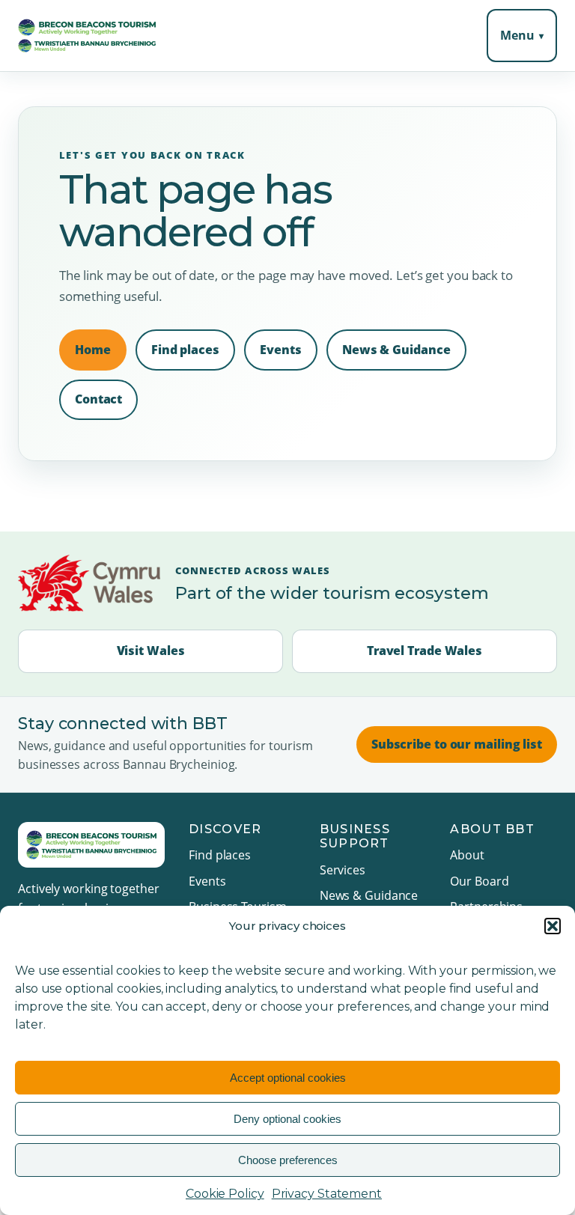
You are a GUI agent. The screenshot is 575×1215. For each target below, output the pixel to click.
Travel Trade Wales (424, 650)
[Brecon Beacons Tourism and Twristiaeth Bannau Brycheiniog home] (87, 35)
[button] (552, 926)
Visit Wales (151, 650)
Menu (517, 35)
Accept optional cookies (288, 1077)
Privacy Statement (327, 1194)
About (467, 855)
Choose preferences (288, 1160)
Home (93, 349)
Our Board (479, 881)
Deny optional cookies (287, 1118)
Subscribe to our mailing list (456, 744)
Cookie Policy (225, 1194)
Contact (98, 399)
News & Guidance (396, 349)
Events (280, 349)
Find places (185, 349)
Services (342, 870)
